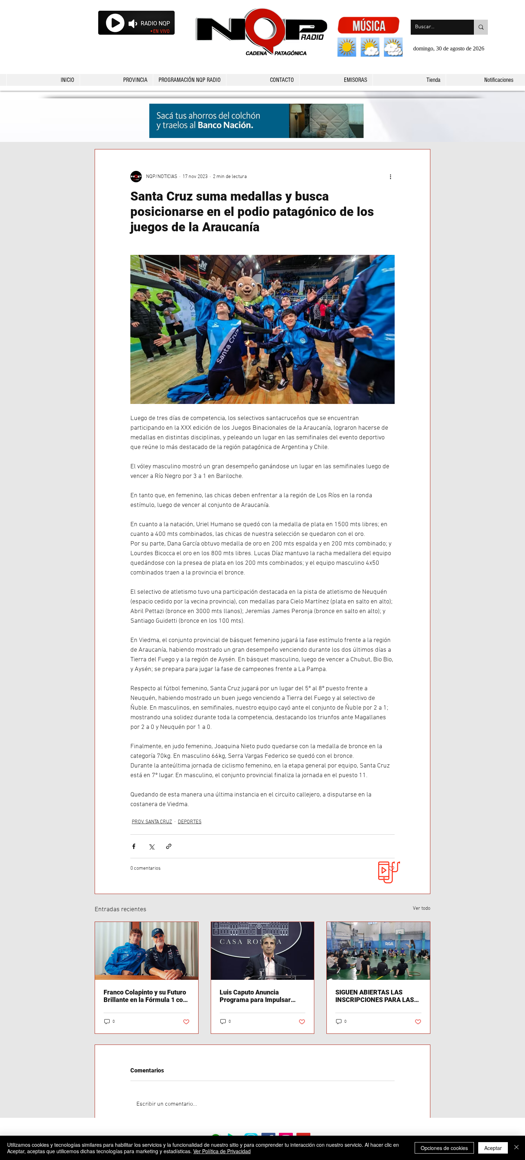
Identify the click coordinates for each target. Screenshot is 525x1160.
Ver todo (421, 908)
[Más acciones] (390, 176)
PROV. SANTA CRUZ (152, 822)
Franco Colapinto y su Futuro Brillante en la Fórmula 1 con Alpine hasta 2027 (145, 995)
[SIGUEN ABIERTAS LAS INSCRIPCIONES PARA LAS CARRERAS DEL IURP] (378, 951)
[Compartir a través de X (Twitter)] (151, 846)
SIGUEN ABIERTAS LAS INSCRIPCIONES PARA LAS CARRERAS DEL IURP (374, 995)
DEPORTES (189, 822)
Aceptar (493, 1147)
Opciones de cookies (444, 1147)
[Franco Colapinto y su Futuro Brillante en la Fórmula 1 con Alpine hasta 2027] (146, 951)
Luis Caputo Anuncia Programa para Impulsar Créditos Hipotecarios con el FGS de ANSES (260, 995)
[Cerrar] (516, 1147)
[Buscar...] (481, 27)
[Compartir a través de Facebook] (133, 846)
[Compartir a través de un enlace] (168, 846)
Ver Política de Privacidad (222, 1151)
